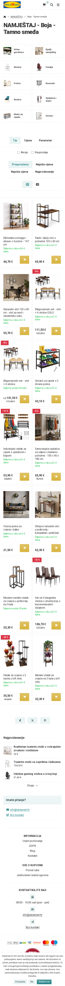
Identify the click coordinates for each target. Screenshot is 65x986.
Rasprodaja (41, 152)
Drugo (30, 785)
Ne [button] (31, 981)
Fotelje (49, 67)
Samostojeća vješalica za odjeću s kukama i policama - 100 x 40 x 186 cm (47, 453)
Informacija (32, 836)
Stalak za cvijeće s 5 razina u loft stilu (14, 677)
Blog (32, 850)
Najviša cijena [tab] (19, 171)
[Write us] (32, 922)
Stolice (17, 99)
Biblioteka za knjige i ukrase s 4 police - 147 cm (16, 241)
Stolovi (17, 67)
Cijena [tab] (28, 140)
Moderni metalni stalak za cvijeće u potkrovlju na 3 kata (15, 601)
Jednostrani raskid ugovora (32, 875)
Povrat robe (32, 870)
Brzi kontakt (17, 815)
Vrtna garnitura (19, 51)
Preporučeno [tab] (20, 164)
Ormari (49, 116)
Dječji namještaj (51, 51)
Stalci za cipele (18, 116)
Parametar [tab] (45, 140)
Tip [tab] (15, 140)
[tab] (27, 184)
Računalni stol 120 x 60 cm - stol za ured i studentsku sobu (16, 312)
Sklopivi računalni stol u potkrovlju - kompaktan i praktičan (47, 529)
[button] (24, 260)
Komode (50, 83)
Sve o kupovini (32, 865)
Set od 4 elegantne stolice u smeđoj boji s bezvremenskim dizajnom (47, 602)
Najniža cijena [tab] (44, 164)
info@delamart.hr (20, 809)
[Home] (12, 5)
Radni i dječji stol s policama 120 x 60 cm (47, 239)
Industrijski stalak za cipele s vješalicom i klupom (14, 452)
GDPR (32, 845)
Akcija (24, 152)
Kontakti (32, 855)
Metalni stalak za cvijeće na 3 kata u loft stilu (47, 678)
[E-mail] (32, 909)
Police (17, 83)
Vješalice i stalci (51, 99)
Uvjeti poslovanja (32, 840)
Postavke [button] (20, 981)
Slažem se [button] (44, 981)
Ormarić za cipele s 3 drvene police (46, 382)
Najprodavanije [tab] (44, 171)
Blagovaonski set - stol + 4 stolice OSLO (48, 311)
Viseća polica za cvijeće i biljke (12, 528)
